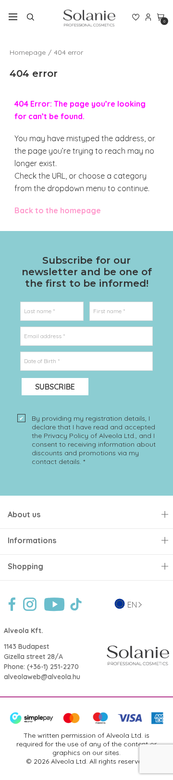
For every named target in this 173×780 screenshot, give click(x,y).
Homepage (28, 52)
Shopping (25, 566)
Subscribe (55, 386)
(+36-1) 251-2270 (53, 666)
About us (24, 514)
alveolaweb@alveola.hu (42, 676)
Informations (32, 540)
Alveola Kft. (23, 630)
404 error (68, 52)
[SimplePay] (86, 722)
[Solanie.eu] (89, 18)
